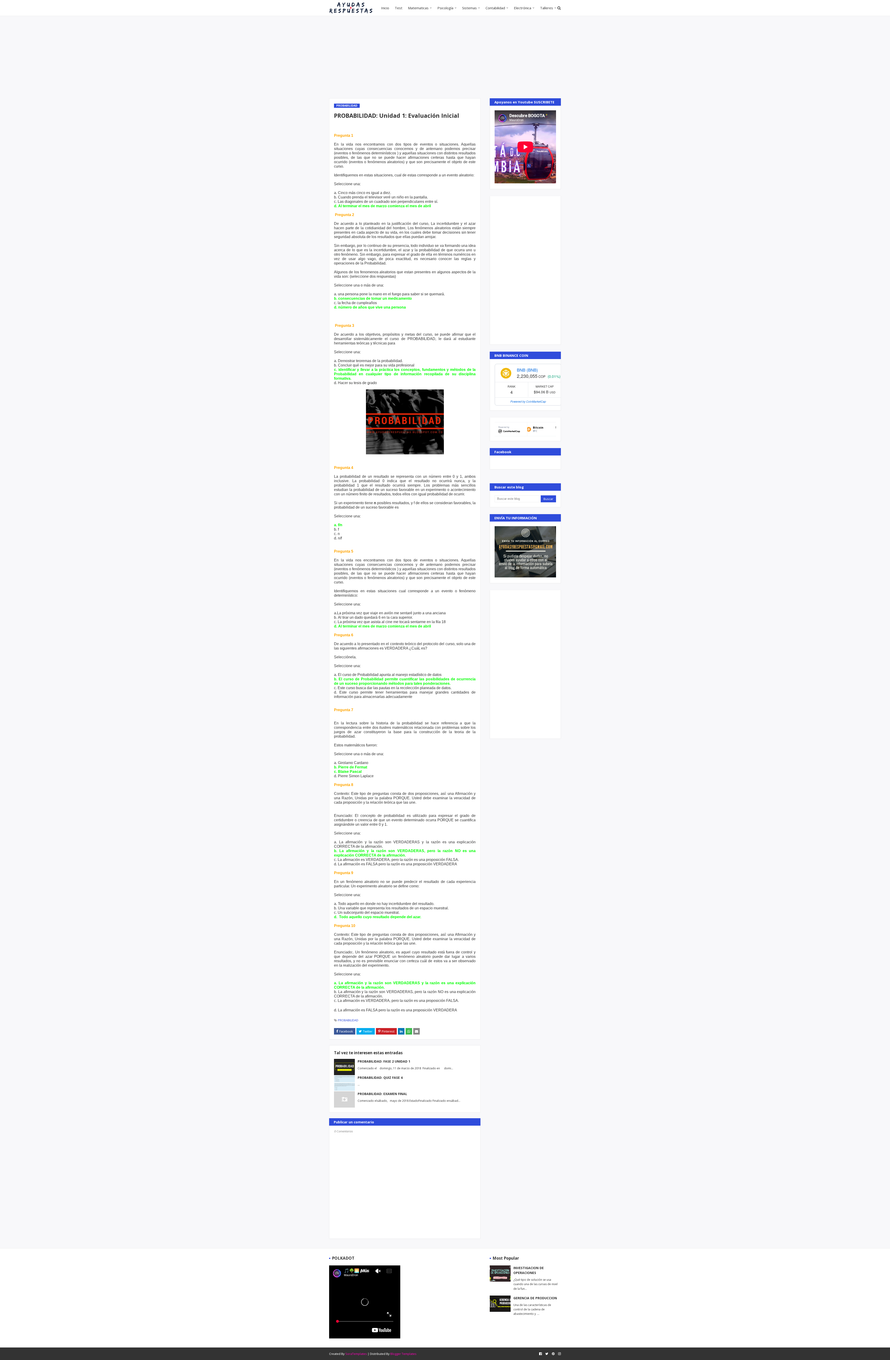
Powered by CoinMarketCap (528, 401)
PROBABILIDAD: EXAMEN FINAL (382, 1094)
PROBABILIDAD (348, 1020)
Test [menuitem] (398, 8)
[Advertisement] (445, 56)
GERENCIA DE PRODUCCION (535, 1298)
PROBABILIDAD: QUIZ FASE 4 (380, 1077)
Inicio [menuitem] (385, 8)
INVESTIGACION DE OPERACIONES (528, 1270)
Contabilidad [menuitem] (495, 8)
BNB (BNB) (527, 370)
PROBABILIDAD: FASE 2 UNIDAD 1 (384, 1061)
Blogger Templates (403, 1354)
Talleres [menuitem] (546, 8)
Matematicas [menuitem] (418, 8)
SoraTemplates (356, 1354)
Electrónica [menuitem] (522, 8)
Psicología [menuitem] (445, 8)
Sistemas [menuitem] (469, 8)
